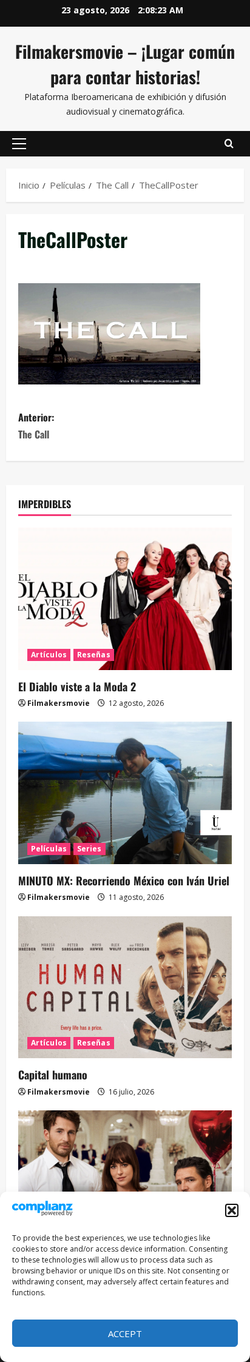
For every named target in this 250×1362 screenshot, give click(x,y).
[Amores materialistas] (125, 1181)
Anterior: (36, 425)
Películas (49, 849)
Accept (125, 1333)
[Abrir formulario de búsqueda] (229, 143)
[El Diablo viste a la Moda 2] (125, 599)
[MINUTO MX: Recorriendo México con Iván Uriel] (125, 793)
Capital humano (52, 1074)
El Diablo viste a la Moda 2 (77, 686)
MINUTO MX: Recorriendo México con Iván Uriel (123, 880)
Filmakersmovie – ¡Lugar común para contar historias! (125, 64)
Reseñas (93, 654)
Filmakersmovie (58, 703)
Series (89, 849)
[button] (232, 1210)
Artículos (49, 654)
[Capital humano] (125, 987)
